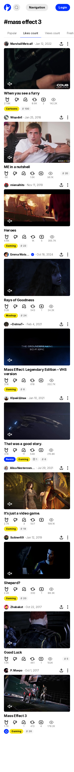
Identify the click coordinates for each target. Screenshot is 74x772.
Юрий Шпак (18, 398)
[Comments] (25, 99)
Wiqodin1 (16, 117)
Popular (12, 33)
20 (65, 173)
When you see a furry (22, 93)
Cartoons (11, 108)
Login (63, 7)
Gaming (11, 245)
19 (23, 528)
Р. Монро (16, 670)
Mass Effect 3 (15, 716)
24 (23, 315)
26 (29, 731)
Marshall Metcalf (21, 43)
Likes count (30, 33)
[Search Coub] (16, 7)
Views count (52, 33)
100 (25, 108)
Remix (10, 459)
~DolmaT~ (17, 324)
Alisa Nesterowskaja (22, 468)
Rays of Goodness (19, 300)
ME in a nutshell (17, 167)
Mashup (11, 315)
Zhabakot (16, 607)
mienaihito (17, 185)
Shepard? (12, 583)
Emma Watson (19, 254)
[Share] (61, 43)
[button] (7, 99)
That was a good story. (23, 444)
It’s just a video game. (22, 513)
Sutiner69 (17, 537)
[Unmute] (9, 83)
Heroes (10, 230)
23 (23, 245)
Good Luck (13, 652)
